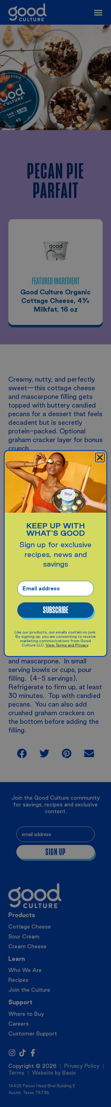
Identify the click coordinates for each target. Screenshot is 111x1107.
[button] (100, 457)
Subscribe (55, 610)
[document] (55, 553)
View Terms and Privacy (67, 645)
